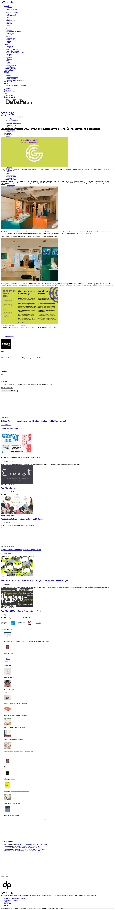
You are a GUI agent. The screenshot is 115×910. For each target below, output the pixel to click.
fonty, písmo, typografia (13, 51)
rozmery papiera (11, 65)
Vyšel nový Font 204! (9, 689)
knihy (8, 25)
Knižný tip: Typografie (9, 779)
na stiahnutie (10, 33)
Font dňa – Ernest (8, 488)
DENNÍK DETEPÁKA (10, 68)
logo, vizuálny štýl (11, 15)
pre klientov (10, 47)
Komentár (4, 371)
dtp (8, 17)
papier (9, 22)
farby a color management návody (15, 52)
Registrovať (7, 90)
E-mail (3, 378)
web (8, 26)
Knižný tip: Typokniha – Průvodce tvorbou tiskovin (16, 715)
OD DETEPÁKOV (8, 70)
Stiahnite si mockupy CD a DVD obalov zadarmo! (15, 703)
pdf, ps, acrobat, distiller (13, 49)
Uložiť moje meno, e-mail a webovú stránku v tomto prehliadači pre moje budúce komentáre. (27, 384)
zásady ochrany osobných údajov (14, 898)
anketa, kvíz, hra (11, 11)
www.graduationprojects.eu (70, 233)
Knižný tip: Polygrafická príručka (12, 803)
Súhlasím (60, 908)
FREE (8, 42)
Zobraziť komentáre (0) (9, 391)
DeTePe (7, 133)
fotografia (9, 23)
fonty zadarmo (11, 63)
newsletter (7, 904)
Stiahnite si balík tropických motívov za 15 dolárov (22, 519)
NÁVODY (6, 44)
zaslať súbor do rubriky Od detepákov (16, 85)
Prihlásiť (7, 88)
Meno (2, 374)
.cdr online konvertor (12, 77)
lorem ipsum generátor (13, 78)
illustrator (9, 57)
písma (10, 464)
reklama (6, 902)
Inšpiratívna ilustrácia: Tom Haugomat (13, 739)
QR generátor (10, 75)
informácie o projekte (11, 900)
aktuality (9, 7)
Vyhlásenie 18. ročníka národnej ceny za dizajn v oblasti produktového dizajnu (34, 581)
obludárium (10, 34)
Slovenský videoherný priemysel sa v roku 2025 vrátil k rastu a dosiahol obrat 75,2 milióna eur (26, 641)
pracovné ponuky (11, 38)
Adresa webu (4, 381)
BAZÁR (6, 83)
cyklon (6, 846)
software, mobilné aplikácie (14, 31)
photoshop (10, 55)
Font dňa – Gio (7, 665)
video (8, 36)
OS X (8, 60)
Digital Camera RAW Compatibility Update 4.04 (21, 550)
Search (19, 117)
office (8, 62)
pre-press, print (11, 18)
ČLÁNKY (6, 6)
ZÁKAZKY (9, 41)
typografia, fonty (11, 14)
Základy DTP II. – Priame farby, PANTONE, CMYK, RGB (31, 844)
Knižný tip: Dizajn (8, 653)
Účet (5, 93)
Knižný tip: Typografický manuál (12, 815)
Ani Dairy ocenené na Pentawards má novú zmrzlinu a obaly (18, 751)
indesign (9, 54)
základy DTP (10, 46)
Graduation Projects (9, 336)
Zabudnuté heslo (9, 92)
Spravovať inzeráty (10, 97)
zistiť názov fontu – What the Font (15, 80)
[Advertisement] (57, 405)
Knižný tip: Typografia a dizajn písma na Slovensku (16, 791)
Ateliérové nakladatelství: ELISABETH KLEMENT (21, 458)
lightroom (9, 59)
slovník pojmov (11, 67)
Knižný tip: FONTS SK (9, 677)
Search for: (3, 115)
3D (8, 28)
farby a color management (14, 12)
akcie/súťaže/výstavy (12, 9)
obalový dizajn (11, 20)
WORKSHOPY (8, 82)
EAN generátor (11, 73)
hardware (9, 30)
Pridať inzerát (8, 95)
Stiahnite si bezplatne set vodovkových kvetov (14, 727)
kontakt (6, 905)
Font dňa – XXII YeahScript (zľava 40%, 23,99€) (21, 611)
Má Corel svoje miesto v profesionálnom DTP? (27, 846)
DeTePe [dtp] (7, 2)
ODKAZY (6, 72)
